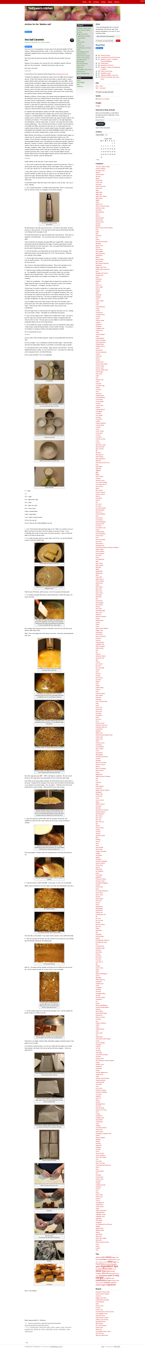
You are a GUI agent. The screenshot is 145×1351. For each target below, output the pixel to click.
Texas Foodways (100, 1155)
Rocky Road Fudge (101, 1013)
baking (97, 216)
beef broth (98, 235)
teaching (98, 1143)
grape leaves (99, 583)
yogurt (97, 1246)
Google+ (98, 106)
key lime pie (99, 677)
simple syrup (99, 1074)
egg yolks (98, 468)
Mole (97, 784)
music (97, 798)
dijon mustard (99, 449)
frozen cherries (100, 551)
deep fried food (100, 447)
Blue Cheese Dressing (102, 263)
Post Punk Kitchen (101, 1325)
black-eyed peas (100, 253)
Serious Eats (99, 1327)
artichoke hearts (100, 208)
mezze (98, 772)
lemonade (98, 713)
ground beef (99, 600)
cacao (97, 299)
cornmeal (98, 417)
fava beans (99, 498)
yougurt (98, 1248)
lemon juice (99, 709)
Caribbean (98, 326)
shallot (97, 1062)
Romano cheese (100, 1017)
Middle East (99, 774)
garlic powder (99, 565)
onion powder (99, 847)
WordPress (80, 86)
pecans (98, 902)
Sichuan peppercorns (102, 1072)
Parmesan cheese (101, 879)
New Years (99, 818)
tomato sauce (99, 1179)
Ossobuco (99, 859)
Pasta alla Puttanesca (102, 891)
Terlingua (98, 1147)
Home (85, 2)
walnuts (98, 1232)
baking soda (99, 220)
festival (98, 500)
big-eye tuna (99, 245)
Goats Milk (99, 577)
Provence (98, 960)
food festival (99, 518)
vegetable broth (100, 1212)
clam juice (99, 393)
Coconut (98, 403)
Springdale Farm (100, 1104)
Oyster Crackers (100, 863)
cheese (98, 348)
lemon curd (99, 707)
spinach (98, 1102)
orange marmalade (101, 851)
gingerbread (99, 571)
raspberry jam (99, 983)
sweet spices (99, 1131)
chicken (98, 360)
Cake (97, 304)
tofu (97, 1173)
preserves (98, 950)
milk (97, 778)
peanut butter (99, 898)
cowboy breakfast (101, 423)
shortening (99, 1068)
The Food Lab (100, 1333)
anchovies (99, 184)
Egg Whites (99, 466)
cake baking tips (100, 306)
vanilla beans (99, 1204)
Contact (96, 2)
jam (97, 652)
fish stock (98, 506)
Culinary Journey (100, 439)
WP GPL (117, 1346)
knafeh (98, 685)
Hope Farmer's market (102, 1317)
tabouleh (98, 1139)
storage (98, 1114)
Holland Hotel (99, 620)
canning (98, 316)
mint (97, 780)
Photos (117, 2)
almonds (98, 176)
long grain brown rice (101, 725)
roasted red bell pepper (102, 1007)
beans (97, 231)
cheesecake (99, 350)
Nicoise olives (100, 827)
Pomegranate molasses (102, 940)
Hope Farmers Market (102, 628)
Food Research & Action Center (105, 1311)
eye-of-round (99, 486)
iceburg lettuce (100, 642)
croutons (98, 435)
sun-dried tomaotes (101, 1127)
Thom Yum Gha (100, 1163)
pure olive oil (99, 962)
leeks (97, 703)
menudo (98, 758)
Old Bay (98, 839)
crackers (98, 427)
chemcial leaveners (101, 352)
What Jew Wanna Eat (102, 1335)
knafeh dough (99, 687)
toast (97, 1169)
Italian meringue (100, 646)
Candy (49, 1323)
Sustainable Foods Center (103, 1331)
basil (97, 229)
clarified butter (100, 395)
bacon (97, 214)
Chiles (97, 376)
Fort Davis (99, 526)
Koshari (98, 689)
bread (97, 277)
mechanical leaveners (102, 756)
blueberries (99, 265)
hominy (98, 622)
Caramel (53, 1323)
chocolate (98, 383)
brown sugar (40, 1323)
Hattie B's (98, 614)
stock (97, 1112)
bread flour (99, 279)
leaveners (98, 697)
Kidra (97, 683)
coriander (98, 413)
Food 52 (98, 1307)
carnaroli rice (99, 330)
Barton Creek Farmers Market (104, 228)
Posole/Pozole (100, 946)
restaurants (99, 999)
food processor (100, 524)
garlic (97, 561)
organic (98, 857)
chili (97, 378)
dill (96, 451)
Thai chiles (99, 1161)
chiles (97, 1262)
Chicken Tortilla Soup (102, 370)
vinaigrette (99, 1222)
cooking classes (100, 409)
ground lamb (99, 604)
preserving (99, 952)
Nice (97, 823)
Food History (99, 520)
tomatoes (98, 1181)
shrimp (98, 1070)
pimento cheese (100, 924)
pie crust (98, 918)
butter (45, 1323)
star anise (98, 1106)
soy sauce (99, 1094)
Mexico (98, 766)
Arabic (103, 1257)
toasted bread (99, 1171)
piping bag (99, 930)
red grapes (99, 987)
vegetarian (99, 1218)
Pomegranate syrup (101, 942)
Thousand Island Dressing (103, 1165)
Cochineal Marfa (100, 397)
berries (98, 239)
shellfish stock (100, 1064)
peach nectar (99, 895)
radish (97, 970)
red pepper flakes (101, 993)
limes (97, 721)
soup (97, 1086)
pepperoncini (99, 906)
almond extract (32, 1323)
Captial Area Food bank (102, 1300)
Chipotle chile (99, 379)
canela (97, 310)
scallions (98, 1046)
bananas (98, 224)
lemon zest (99, 711)
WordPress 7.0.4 (56, 1346)
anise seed (99, 188)
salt (97, 1035)
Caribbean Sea (100, 328)
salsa (97, 1031)
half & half (99, 608)
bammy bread (99, 222)
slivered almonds (100, 1080)
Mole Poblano (99, 786)
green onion (99, 591)
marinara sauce (100, 743)
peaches (98, 897)
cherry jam (99, 356)
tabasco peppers (100, 1137)
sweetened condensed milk (103, 1133)
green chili (99, 589)
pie (96, 916)
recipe (28, 1325)
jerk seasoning (100, 668)
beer (97, 237)
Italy (97, 650)
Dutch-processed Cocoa (102, 462)
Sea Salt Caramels (34, 39)
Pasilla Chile (99, 887)
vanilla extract (45, 1325)
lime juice (98, 719)
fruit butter (99, 555)
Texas (97, 1151)
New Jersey (99, 816)
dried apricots (99, 454)
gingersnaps (99, 573)
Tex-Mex (98, 1149)
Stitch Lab (99, 1329)
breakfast (98, 281)
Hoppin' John (99, 630)
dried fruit (98, 460)
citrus (97, 391)
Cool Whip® (99, 411)
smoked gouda (100, 1082)
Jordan (98, 670)
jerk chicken (99, 664)
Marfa (97, 741)
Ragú (97, 971)
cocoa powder (100, 401)
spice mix (98, 1098)
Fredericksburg (100, 531)
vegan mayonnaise (101, 1210)
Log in (78, 80)
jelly (97, 660)
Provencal (98, 958)
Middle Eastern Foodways (103, 776)
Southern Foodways (101, 1092)
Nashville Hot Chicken (107, 65)
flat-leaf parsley (100, 510)
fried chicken (99, 543)
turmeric (98, 1198)
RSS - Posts (99, 86)
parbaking (98, 877)
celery (97, 336)
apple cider (99, 194)
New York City (100, 822)
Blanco (98, 257)
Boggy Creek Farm (101, 267)
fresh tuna (98, 541)
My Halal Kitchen (100, 1321)
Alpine (97, 178)
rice (97, 1001)
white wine (99, 1236)
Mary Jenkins (99, 749)
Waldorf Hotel (99, 1228)
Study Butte (99, 1120)
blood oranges (100, 259)
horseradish (99, 632)
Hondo (97, 624)
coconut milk (99, 405)
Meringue (98, 760)
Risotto (98, 1003)
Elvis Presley (99, 476)
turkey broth (99, 1194)
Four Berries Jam (101, 527)
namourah (98, 806)
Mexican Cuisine (100, 764)
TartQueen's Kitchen (40, 8)
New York (98, 820)
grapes (98, 585)
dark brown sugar (100, 445)
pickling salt (99, 912)
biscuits (98, 247)
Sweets (98, 1135)
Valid (80, 82)
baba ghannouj (100, 212)
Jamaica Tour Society (102, 1319)
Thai (97, 1159)
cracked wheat (100, 425)
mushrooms (99, 796)
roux (97, 1021)
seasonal (98, 1050)
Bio (90, 2)
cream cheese (100, 431)
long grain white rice (101, 727)
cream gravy (99, 433)
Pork (97, 944)
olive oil (98, 841)
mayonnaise (99, 752)
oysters (98, 867)
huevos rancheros (101, 636)
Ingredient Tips (29, 1329)
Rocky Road (99, 1011)
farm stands (99, 490)
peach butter (99, 893)
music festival (100, 800)
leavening (98, 699)
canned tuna (99, 312)
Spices (98, 1100)
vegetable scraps (100, 1214)
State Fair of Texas (101, 1110)
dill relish (98, 452)
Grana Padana (100, 581)
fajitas (97, 488)
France (98, 529)
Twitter (103, 2)
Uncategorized (100, 1202)
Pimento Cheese (105, 55)
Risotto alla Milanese (102, 1005)
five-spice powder (101, 508)
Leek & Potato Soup (101, 701)
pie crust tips (99, 920)
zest (97, 1250)
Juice (97, 672)
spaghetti (98, 1096)
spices (108, 1278)
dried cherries (99, 456)
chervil (97, 358)
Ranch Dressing (100, 979)
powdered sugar (100, 948)
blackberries (99, 255)
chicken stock (100, 368)
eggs (97, 472)
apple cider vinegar (101, 196)
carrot (97, 332)
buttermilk (98, 295)
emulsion (98, 478)
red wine (98, 995)
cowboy (98, 421)
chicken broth (99, 362)
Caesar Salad (99, 301)
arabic (97, 202)
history (98, 618)
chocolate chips (100, 385)
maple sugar (99, 737)
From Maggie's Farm (101, 1313)
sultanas (98, 1125)
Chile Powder (99, 372)
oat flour (98, 831)
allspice (98, 172)
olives (97, 843)
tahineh (98, 1141)
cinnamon (98, 389)
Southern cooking (101, 1090)
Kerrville (98, 674)
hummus (98, 640)
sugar (39, 1325)
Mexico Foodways (101, 768)
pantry (97, 873)
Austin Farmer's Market (102, 1294)
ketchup (98, 675)
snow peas (99, 1084)
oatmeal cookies (100, 835)
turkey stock (99, 1196)
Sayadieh (98, 1045)
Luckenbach (99, 729)
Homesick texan (100, 1315)
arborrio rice (99, 204)
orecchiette (99, 855)
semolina (98, 1056)
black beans (99, 249)
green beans (99, 587)
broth (97, 283)
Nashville (98, 808)
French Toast (99, 535)
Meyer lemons (100, 770)
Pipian (97, 928)
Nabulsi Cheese (100, 804)
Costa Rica (99, 419)
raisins (97, 975)
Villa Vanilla (99, 1220)
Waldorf (98, 1226)
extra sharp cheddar (101, 482)
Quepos (98, 966)
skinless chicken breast (102, 1078)
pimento (98, 922)
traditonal (98, 1187)
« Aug (97, 159)
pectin (97, 904)
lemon (97, 705)
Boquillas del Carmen (102, 273)
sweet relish (99, 1129)
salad (97, 1027)
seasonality (99, 1052)
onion (97, 845)
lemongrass (99, 715)
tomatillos (98, 1175)
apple (97, 190)
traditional (113, 1282)
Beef (97, 233)
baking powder (100, 218)
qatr (97, 964)
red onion (98, 991)
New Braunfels (100, 814)
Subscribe (100, 124)
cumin (97, 441)
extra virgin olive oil (101, 484)
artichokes (99, 210)
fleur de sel (68, 1327)
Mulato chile (99, 794)
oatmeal (98, 833)
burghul (98, 291)
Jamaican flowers (101, 656)
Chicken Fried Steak (101, 364)
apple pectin (99, 198)
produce (98, 954)
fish (97, 502)
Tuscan (98, 1200)
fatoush (98, 496)
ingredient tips (109, 1266)
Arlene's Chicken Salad (102, 206)
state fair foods (100, 1108)
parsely (98, 885)
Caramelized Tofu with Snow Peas (110, 57)
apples (97, 200)
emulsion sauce (100, 480)
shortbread (99, 1066)
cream (62, 1327)
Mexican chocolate (101, 762)
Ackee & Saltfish (100, 168)
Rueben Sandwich (101, 1023)
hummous (98, 638)
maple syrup (99, 739)
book (97, 271)
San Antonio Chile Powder (103, 1039)
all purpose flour (100, 170)
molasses (98, 782)
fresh (97, 537)
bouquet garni (99, 275)
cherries (98, 354)
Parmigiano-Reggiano (102, 883)
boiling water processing (102, 269)
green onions (99, 593)
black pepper (99, 251)
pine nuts (98, 926)
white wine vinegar (101, 1238)
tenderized (99, 1145)
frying (97, 557)
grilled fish (99, 597)
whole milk (99, 1240)
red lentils (98, 989)
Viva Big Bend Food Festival (104, 1224)
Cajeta (97, 303)
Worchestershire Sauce (102, 1242)
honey (97, 626)
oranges (98, 853)
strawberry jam (100, 1118)
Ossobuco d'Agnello (101, 861)
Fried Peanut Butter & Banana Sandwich (107, 547)
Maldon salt (37, 1329)
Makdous (98, 731)
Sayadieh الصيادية (106, 73)
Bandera (98, 226)
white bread (99, 1234)
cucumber (98, 437)
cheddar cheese (100, 346)
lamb (97, 691)
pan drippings (99, 871)
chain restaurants (101, 342)
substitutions (33, 1325)
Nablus (98, 802)
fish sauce (99, 504)
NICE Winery (99, 1323)
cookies (98, 407)
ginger (97, 569)
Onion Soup (99, 849)
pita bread (98, 934)
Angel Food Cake (101, 186)
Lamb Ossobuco (100, 693)
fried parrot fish (100, 545)
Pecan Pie (99, 900)
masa (97, 750)
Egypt (97, 474)
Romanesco (99, 1015)
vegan (97, 1208)
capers (98, 318)
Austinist (98, 1296)
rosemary (98, 1019)
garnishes (98, 567)
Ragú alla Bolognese (101, 973)
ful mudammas (100, 559)
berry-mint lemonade (101, 241)
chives (97, 381)
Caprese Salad (100, 320)
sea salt (55, 1329)
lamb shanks (99, 695)
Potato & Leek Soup (106, 71)
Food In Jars (99, 1309)
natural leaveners (100, 812)
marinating (99, 745)
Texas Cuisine (100, 1153)
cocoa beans (99, 399)
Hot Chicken (99, 634)
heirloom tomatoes (101, 616)
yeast (97, 1244)
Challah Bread (100, 344)
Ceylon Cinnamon (101, 340)
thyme (97, 1167)
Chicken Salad (100, 366)
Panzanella (99, 875)
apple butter (99, 192)
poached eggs (100, 936)
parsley (114, 1273)
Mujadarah (99, 792)
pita (97, 932)
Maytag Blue (99, 754)
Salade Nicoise (100, 1029)
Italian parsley (100, 648)
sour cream (99, 1088)
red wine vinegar (100, 997)
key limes (98, 679)
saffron (98, 1025)
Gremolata (99, 595)
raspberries (99, 981)
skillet (97, 1076)
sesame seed (99, 1058)
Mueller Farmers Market (102, 790)
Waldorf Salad (100, 1230)
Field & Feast (99, 1305)
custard (98, 443)
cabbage (98, 297)
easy (97, 464)
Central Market (100, 338)
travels (98, 1285)
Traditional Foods (101, 1185)
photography (99, 908)
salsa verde (99, 1033)
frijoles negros (100, 549)
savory (98, 1041)
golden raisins (100, 579)
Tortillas (98, 1183)
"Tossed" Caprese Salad (103, 166)
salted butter (49, 1329)
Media (110, 2)
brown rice (99, 285)
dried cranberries (100, 458)
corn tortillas (99, 415)
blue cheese (99, 261)
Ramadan (98, 977)
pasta (97, 889)
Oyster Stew (99, 865)
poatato (98, 938)
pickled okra (99, 910)
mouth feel (99, 788)
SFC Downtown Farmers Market (105, 1060)
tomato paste (99, 1177)
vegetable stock (100, 1216)
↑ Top (26, 1342)
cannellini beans (100, 314)
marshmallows (100, 747)
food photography (101, 522)
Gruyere (98, 606)
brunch (98, 289)
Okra (97, 837)
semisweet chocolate (102, 1054)
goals (97, 575)
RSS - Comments (101, 88)
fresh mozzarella (100, 539)
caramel (57, 1327)
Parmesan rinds (100, 881)
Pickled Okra (104, 63)
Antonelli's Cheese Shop (103, 1292)
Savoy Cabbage (100, 1043)
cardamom (99, 324)
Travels (98, 1189)
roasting (98, 1009)
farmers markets (100, 494)
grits (97, 599)
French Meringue (100, 533)
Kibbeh (98, 681)
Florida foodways (100, 514)
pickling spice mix (101, 914)
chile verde (99, 374)
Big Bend (98, 243)
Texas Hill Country (101, 1157)
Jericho (98, 662)
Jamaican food (100, 658)
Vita (102, 1346)
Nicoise (98, 825)
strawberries (99, 1116)
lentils (97, 717)
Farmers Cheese (100, 492)
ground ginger (99, 602)
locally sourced (100, 723)
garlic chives (99, 563)
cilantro (98, 387)
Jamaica (98, 654)
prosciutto (98, 956)
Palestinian (99, 869)
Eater (97, 1304)
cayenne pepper (100, 334)
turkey (97, 1193)
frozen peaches (100, 553)
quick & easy (99, 968)
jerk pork (98, 666)
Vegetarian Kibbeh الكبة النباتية (109, 75)
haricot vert (99, 612)
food (97, 516)
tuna (97, 1191)
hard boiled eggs (100, 610)
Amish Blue (99, 180)
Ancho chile (99, 182)
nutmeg (98, 829)
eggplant (98, 470)
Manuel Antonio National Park (104, 735)
